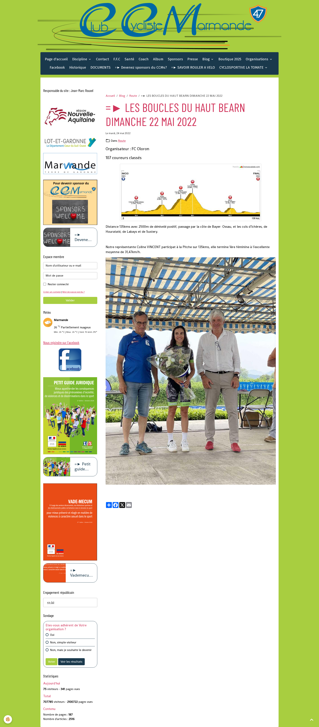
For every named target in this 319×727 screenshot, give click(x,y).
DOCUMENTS (100, 67)
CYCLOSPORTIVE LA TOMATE (241, 67)
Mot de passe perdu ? (73, 291)
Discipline (80, 59)
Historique (77, 67)
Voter (51, 662)
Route (133, 96)
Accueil (110, 96)
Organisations (257, 59)
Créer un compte (52, 291)
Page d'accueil (56, 59)
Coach (144, 59)
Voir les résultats (71, 662)
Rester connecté (58, 284)
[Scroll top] (311, 719)
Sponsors (175, 59)
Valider (70, 300)
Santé (129, 59)
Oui (52, 635)
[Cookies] (8, 719)
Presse (192, 59)
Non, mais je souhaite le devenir (71, 650)
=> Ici (50, 602)
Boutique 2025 (229, 59)
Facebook (57, 67)
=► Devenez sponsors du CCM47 (141, 67)
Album (158, 59)
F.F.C (116, 59)
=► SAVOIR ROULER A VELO (193, 67)
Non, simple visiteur (63, 642)
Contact (102, 59)
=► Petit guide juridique (83, 467)
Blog (206, 59)
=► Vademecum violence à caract (81, 573)
